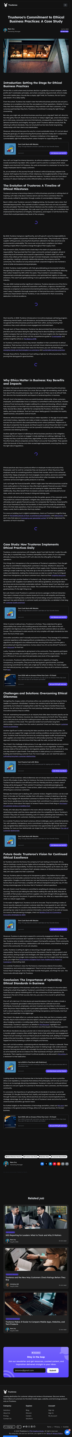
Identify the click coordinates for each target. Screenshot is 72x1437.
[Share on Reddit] (58, 1161)
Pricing (5, 1416)
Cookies (66, 1427)
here (8, 668)
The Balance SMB (30, 338)
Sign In (51, 1413)
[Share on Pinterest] (54, 1161)
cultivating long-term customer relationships (19, 755)
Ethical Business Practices (14, 1154)
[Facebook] (26, 1427)
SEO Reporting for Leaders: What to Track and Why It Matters (33, 1233)
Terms (49, 1427)
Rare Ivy (11, 29)
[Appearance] (19, 1426)
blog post (11, 646)
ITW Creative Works (36, 1431)
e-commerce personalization (40, 514)
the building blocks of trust (19, 514)
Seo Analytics (10, 1230)
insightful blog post (59, 574)
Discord (28, 1413)
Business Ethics (45, 1154)
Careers (28, 1416)
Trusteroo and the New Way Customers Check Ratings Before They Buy (35, 1276)
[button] (67, 1432)
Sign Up (51, 1410)
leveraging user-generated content (33, 516)
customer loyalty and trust (15, 601)
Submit (53, 1368)
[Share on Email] (62, 1161)
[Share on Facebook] (42, 1161)
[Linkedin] (32, 1427)
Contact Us (7, 1419)
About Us (6, 1413)
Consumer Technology (12, 1316)
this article (62, 1052)
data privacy (58, 514)
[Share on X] (46, 1161)
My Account (52, 1416)
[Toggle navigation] (65, 5)
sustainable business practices (54, 349)
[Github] (34, 1427)
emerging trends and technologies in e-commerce (21, 349)
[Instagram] (29, 1427)
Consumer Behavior (12, 1272)
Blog (27, 1410)
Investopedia (56, 335)
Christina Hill (14, 1282)
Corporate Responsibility (59, 1154)
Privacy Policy (58, 1433)
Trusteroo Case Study (31, 1154)
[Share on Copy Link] (67, 1161)
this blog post (44, 1023)
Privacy (57, 1427)
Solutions (6, 1410)
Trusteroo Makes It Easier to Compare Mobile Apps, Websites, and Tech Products (35, 1320)
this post (61, 1104)
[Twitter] (24, 1427)
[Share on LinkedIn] (50, 1161)
